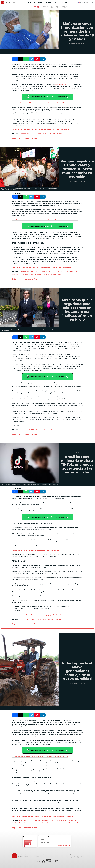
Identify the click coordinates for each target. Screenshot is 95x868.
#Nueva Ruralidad (29, 820)
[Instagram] (78, 857)
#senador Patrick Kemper (26, 274)
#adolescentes (37, 133)
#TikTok (38, 619)
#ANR (53, 271)
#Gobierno (38, 820)
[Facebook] (71, 857)
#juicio (43, 429)
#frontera (14, 823)
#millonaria (32, 619)
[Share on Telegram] (31, 59)
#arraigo (63, 820)
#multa (26, 619)
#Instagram (27, 429)
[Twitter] (75, 857)
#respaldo (15, 274)
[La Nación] (8, 2)
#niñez (59, 274)
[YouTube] (81, 857)
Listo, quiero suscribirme (64, 845)
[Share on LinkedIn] (43, 59)
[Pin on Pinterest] (37, 59)
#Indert (21, 820)
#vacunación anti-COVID (25, 133)
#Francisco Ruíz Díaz (74, 823)
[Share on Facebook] (15, 59)
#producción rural (29, 823)
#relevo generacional (47, 820)
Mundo (77, 452)
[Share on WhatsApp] (26, 59)
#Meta (20, 429)
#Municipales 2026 (24, 271)
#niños (44, 619)
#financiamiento (50, 823)
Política (77, 157)
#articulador (37, 274)
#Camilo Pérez (60, 271)
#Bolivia (21, 823)
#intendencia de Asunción (38, 271)
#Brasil (21, 619)
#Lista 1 (48, 271)
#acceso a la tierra (40, 823)
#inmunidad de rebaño (55, 133)
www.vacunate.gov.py (61, 84)
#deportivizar (45, 274)
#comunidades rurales (73, 820)
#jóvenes (45, 133)
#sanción (59, 619)
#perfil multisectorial (71, 271)
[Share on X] (20, 59)
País (77, 19)
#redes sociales (50, 429)
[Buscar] (92, 2)
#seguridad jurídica (61, 823)
